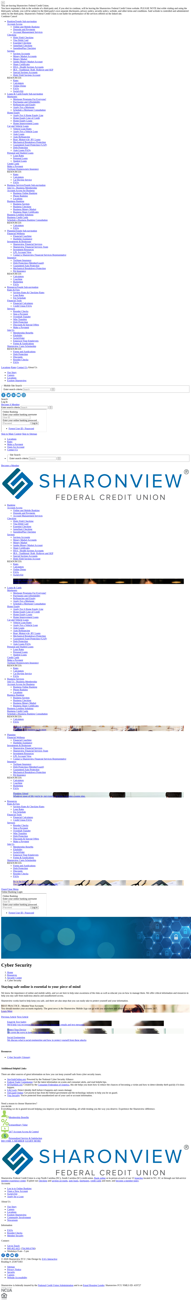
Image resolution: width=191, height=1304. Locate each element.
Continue (5, 16)
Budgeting (18, 282)
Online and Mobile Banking (26, 27)
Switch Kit (18, 91)
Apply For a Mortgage (23, 107)
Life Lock (12, 1090)
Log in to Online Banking (19, 1188)
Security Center (14, 978)
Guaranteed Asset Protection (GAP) (30, 145)
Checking (11, 35)
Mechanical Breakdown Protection (29, 142)
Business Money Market (24, 209)
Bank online (100, 1178)
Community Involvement (19, 1217)
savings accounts (60, 1180)
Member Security (15, 1235)
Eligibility (17, 335)
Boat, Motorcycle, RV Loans (26, 139)
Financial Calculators (23, 303)
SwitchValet (18, 338)
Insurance (11, 257)
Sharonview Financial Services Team (30, 247)
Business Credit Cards (17, 217)
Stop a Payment (20, 314)
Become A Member (10, 404)
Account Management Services (28, 32)
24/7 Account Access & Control (24, 1131)
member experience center (13, 1180)
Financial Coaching (22, 236)
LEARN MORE (33, 1141)
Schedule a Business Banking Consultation (27, 220)
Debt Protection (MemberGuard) (28, 263)
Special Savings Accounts (25, 72)
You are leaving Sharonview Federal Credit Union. (25, 5)
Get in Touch (13, 1245)
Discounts (18, 357)
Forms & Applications (23, 343)
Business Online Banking (25, 193)
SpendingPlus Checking (24, 48)
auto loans (73, 1180)
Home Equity (13, 112)
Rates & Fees (13, 290)
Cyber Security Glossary (18, 1057)
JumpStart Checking (22, 45)
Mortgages (12, 96)
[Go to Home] (95, 500)
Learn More (6, 1011)
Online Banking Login (12, 892)
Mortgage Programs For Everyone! (29, 99)
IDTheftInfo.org (14, 1084)
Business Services (15, 185)
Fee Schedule (19, 298)
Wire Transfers (20, 319)
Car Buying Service (22, 180)
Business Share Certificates (26, 212)
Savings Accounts (21, 53)
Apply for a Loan (15, 1196)
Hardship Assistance (22, 239)
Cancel (13, 16)
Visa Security (13, 1095)
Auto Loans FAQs (22, 150)
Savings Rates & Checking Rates (28, 292)
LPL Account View (22, 252)
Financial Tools (14, 300)
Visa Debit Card (20, 40)
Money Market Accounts (25, 56)
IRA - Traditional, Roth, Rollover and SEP (33, 69)
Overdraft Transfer (22, 316)
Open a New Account (17, 1191)
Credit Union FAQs (22, 306)
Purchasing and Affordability (26, 102)
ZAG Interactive (49, 1259)
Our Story (12, 372)
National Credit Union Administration (55, 1285)
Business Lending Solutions (20, 214)
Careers (10, 375)
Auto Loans (18, 134)
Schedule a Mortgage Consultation (29, 110)
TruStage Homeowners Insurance (23, 169)
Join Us (10, 330)
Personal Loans (20, 158)
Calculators (18, 83)
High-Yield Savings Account (26, 75)
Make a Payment (15, 166)
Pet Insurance (19, 271)
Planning (11, 231)
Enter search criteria (13, 389)
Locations (17, 198)
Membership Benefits (23, 333)
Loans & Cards (14, 94)
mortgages (84, 1180)
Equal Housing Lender (93, 1285)
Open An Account (15, 447)
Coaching (17, 279)
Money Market (20, 59)
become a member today (127, 1180)
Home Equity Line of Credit (26, 118)
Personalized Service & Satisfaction (25, 1138)
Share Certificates (21, 64)
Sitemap (11, 1267)
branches (139, 1178)
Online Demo (19, 86)
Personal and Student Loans (20, 153)
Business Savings (21, 204)
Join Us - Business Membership (22, 188)
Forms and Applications (24, 351)
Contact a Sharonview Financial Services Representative (39, 255)
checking (43, 1180)
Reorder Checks (20, 311)
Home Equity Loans (22, 120)
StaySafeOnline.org (16, 1079)
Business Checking (22, 206)
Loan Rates (18, 155)
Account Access (14, 24)
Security (11, 1272)
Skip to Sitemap (29, 434)
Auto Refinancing (21, 137)
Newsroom (12, 1220)
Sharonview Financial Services (27, 244)
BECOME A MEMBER (12, 1141)
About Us (32, 367)
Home (10, 972)
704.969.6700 (28, 1248)
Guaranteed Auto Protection (26, 265)
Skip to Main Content (11, 434)
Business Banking (15, 201)
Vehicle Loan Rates (22, 129)
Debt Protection (20, 147)
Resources (12, 287)
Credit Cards (13, 163)
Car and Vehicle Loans (18, 126)
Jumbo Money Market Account (28, 61)
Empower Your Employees (25, 341)
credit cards (95, 1180)
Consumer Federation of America (53, 1084)
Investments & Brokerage (19, 241)
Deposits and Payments (24, 29)
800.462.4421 (13, 1248)
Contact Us (22, 367)
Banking (11, 21)
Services (11, 308)
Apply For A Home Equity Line (28, 115)
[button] (10, 889)
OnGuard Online (15, 1092)
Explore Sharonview (17, 380)
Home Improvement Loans (25, 123)
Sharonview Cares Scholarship (21, 346)
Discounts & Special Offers (26, 324)
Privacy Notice (14, 1269)
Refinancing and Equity (24, 104)
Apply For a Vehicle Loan (25, 131)
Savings (11, 51)
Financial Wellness (16, 233)
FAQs (16, 88)
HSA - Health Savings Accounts (28, 67)
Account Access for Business (21, 190)
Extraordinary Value (18, 1125)
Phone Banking (20, 196)
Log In (4, 402)
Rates (15, 80)
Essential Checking (22, 43)
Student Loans (20, 161)
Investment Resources (23, 249)
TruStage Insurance (22, 260)
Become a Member (10, 465)
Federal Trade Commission (20, 1082)
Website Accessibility (17, 1277)
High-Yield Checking (23, 37)
